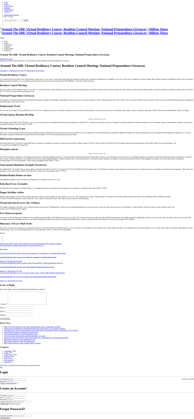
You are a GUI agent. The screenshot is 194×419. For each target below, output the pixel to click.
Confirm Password (6, 402)
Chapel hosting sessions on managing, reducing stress (21, 332)
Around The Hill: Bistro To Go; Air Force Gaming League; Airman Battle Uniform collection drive (28, 277)
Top (1, 367)
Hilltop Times (31, 71)
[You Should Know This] (31, 263)
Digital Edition (8, 10)
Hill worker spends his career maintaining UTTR (19, 339)
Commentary (8, 351)
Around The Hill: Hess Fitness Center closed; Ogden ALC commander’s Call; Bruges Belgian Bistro (28, 257)
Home (2, 59)
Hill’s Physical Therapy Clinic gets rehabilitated (19, 341)
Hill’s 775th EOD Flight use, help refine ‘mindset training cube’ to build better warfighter (32, 327)
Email (2, 311)
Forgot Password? (11, 383)
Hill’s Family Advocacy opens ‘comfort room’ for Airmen (22, 343)
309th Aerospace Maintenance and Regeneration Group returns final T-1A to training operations (34, 328)
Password (3, 381)
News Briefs (8, 360)
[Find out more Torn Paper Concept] (33, 253)
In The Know (8, 6)
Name (2, 307)
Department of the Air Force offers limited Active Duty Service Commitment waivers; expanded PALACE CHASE (41, 330)
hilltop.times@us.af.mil (11, 15)
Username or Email (6, 416)
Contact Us (7, 11)
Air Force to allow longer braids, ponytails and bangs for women (24, 336)
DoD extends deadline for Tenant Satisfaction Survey (21, 334)
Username (3, 379)
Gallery (6, 4)
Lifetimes (7, 8)
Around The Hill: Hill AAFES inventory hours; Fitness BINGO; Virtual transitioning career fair (27, 267)
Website (2, 315)
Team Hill (7, 362)
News (6, 2)
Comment (3, 304)
